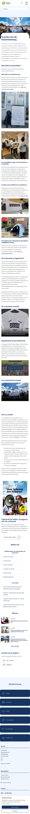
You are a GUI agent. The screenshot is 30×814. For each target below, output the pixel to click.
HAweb (8, 711)
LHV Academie (9, 720)
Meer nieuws (15, 646)
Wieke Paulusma (7, 573)
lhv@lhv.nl (9, 664)
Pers (2, 758)
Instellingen (15, 811)
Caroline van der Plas (8, 556)
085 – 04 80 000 (6, 793)
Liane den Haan (7, 561)
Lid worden (9, 702)
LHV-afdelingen (9, 729)
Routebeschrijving (6, 782)
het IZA (16, 437)
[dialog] (15, 805)
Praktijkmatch (9, 738)
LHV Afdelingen (4, 754)
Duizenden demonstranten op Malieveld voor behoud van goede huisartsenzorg (18, 640)
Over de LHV (4, 750)
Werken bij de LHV (5, 752)
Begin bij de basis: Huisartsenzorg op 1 (19, 621)
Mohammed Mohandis (8, 577)
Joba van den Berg (7, 565)
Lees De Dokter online (10, 537)
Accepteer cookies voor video (15, 368)
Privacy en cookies (5, 763)
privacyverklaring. (6, 803)
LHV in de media (4, 756)
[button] (15, 110)
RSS (2, 760)
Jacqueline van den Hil (8, 569)
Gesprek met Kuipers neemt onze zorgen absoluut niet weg (19, 631)
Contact (8, 693)
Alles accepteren (15, 807)
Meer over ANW (24, 196)
